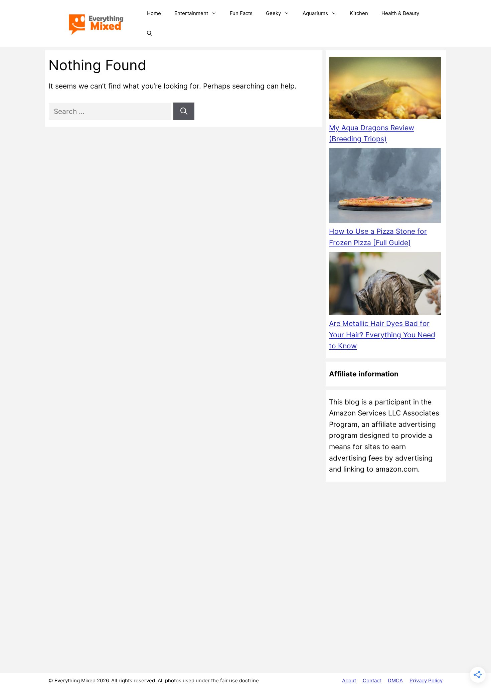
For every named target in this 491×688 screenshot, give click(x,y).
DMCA (395, 680)
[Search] (183, 112)
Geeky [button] (273, 13)
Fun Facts (241, 13)
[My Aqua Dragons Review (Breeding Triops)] (385, 89)
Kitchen (359, 13)
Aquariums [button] (315, 13)
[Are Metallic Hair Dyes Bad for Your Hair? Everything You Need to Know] (385, 285)
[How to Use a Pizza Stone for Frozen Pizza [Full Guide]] (385, 187)
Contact (372, 680)
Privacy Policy (426, 680)
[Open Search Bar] (149, 33)
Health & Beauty (400, 13)
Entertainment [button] (191, 13)
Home (154, 13)
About (349, 680)
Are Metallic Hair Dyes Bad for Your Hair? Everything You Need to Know (382, 334)
